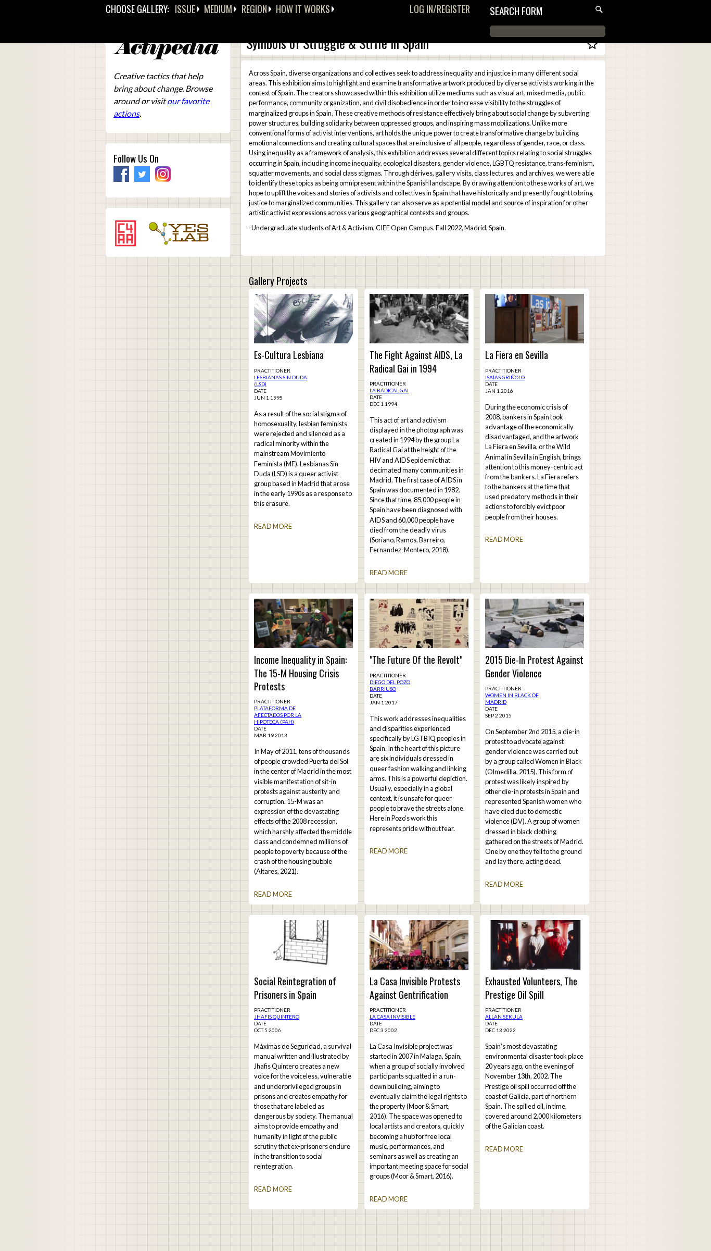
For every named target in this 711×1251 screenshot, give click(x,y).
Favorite (592, 48)
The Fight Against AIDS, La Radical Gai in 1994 (416, 362)
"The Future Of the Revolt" (416, 659)
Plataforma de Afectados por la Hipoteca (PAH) (277, 715)
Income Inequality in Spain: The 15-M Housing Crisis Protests (300, 672)
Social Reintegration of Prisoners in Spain (295, 988)
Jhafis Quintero (276, 1016)
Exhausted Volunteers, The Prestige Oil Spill (531, 988)
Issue (185, 9)
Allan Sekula (504, 1016)
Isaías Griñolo (505, 377)
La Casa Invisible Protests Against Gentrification (415, 988)
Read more (273, 526)
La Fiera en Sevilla (516, 355)
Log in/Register (440, 9)
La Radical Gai (389, 390)
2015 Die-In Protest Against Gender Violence (534, 666)
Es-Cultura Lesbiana (289, 355)
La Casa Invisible (392, 1016)
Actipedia (166, 49)
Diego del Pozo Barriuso (390, 685)
